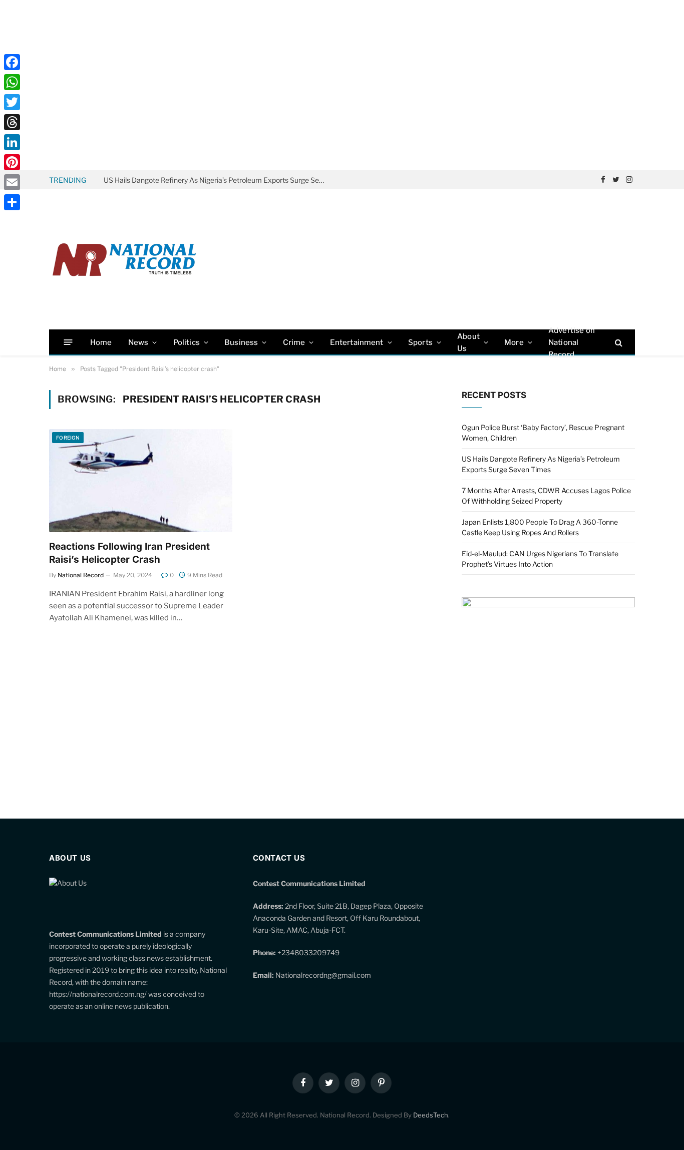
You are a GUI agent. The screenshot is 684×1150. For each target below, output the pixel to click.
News (138, 342)
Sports (420, 342)
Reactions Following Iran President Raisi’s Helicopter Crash (129, 553)
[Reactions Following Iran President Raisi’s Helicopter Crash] (140, 480)
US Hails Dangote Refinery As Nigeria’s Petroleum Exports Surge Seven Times (216, 180)
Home (101, 342)
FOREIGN (68, 438)
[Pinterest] (12, 162)
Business (241, 342)
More (514, 342)
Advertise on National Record (571, 342)
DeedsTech (430, 1115)
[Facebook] (12, 62)
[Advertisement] (342, 85)
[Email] (12, 182)
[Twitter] (12, 102)
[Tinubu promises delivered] (548, 604)
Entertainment (357, 342)
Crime (294, 342)
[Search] (617, 342)
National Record (81, 575)
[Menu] (68, 342)
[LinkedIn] (12, 142)
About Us (468, 342)
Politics (186, 342)
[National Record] (124, 259)
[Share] (12, 202)
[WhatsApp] (12, 82)
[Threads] (12, 122)
